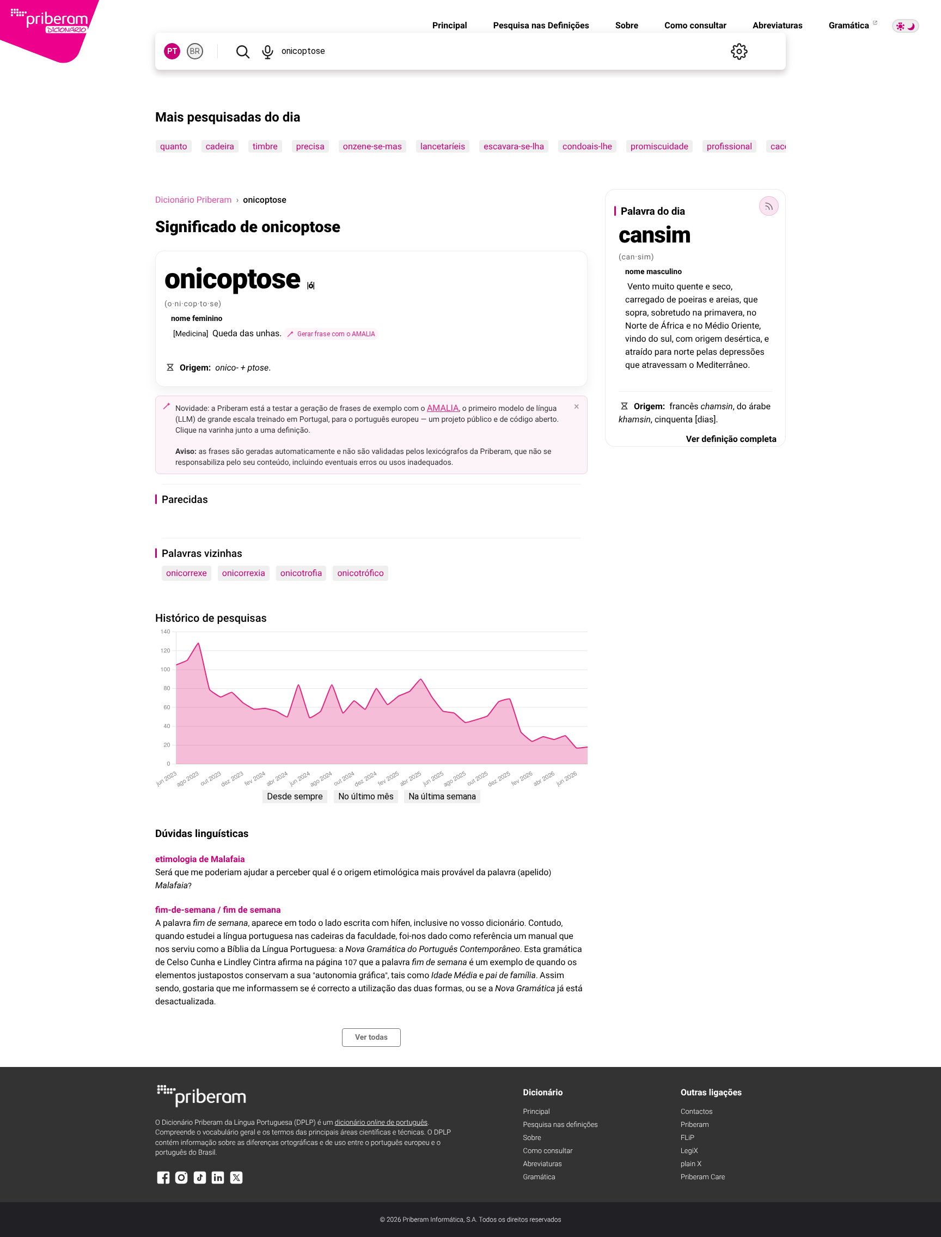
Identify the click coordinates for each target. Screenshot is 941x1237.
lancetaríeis (442, 146)
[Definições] (739, 51)
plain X (691, 1164)
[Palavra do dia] (769, 206)
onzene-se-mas (372, 146)
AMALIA (443, 408)
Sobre (626, 25)
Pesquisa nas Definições (541, 25)
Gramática (850, 25)
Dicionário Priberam (193, 200)
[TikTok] (200, 1183)
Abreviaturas (778, 25)
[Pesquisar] (242, 51)
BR (195, 51)
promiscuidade (659, 146)
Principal (449, 25)
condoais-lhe (587, 146)
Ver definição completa (731, 439)
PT (172, 51)
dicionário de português (381, 1123)
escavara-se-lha (514, 146)
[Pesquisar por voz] (267, 51)
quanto (173, 146)
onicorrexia (243, 573)
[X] (236, 1183)
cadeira (220, 146)
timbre (265, 146)
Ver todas (371, 1037)
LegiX (689, 1151)
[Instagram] (181, 1183)
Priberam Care (703, 1177)
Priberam (695, 1125)
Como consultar (695, 25)
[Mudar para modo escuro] (905, 26)
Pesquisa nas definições (560, 1125)
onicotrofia (301, 573)
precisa (310, 146)
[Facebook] (163, 1183)
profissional (729, 146)
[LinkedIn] (218, 1183)
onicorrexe (186, 573)
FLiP (687, 1138)
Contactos (697, 1112)
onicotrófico (360, 573)
